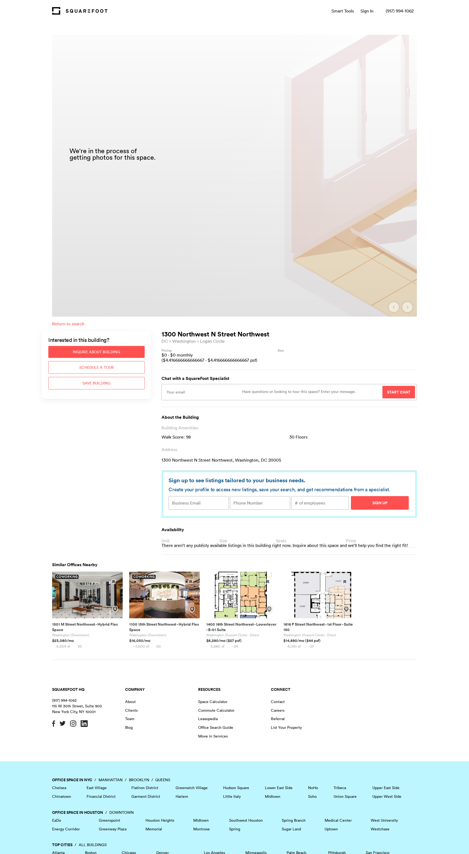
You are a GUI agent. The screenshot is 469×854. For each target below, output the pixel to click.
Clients (131, 710)
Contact (278, 701)
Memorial (153, 829)
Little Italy (232, 796)
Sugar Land (291, 829)
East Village (97, 787)
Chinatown (61, 796)
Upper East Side (386, 787)
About (130, 701)
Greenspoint (109, 820)
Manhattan (111, 779)
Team (129, 718)
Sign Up (379, 503)
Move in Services (213, 736)
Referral (278, 718)
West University (384, 820)
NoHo (313, 787)
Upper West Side (386, 796)
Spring (234, 829)
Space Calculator (212, 701)
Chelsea (59, 787)
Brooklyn (139, 779)
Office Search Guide (215, 727)
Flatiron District (144, 787)
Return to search (68, 324)
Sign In (366, 11)
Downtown (121, 812)
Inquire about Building (96, 351)
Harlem (182, 796)
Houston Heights (159, 820)
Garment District (145, 796)
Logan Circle (212, 341)
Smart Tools (342, 11)
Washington (184, 341)
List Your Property (286, 727)
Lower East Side (279, 787)
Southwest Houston (246, 820)
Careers (277, 710)
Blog (129, 727)
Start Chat (398, 392)
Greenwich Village (192, 787)
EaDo (56, 820)
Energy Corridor (66, 829)
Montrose (201, 829)
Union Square (345, 796)
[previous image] (394, 307)
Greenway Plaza (112, 829)
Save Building (96, 383)
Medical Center (338, 820)
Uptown (331, 829)
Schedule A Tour (96, 367)
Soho (312, 796)
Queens (162, 779)
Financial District (101, 796)
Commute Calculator (216, 710)
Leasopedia (208, 718)
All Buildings (93, 844)
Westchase (380, 829)
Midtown (272, 796)
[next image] (407, 307)
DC (164, 341)
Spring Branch (294, 820)
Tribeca (340, 787)
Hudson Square (236, 787)
